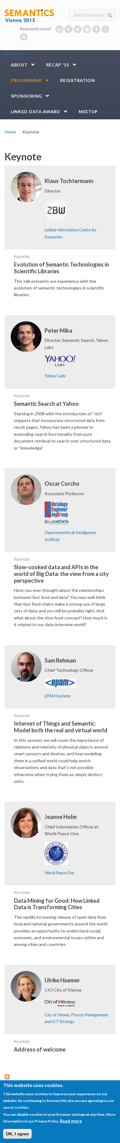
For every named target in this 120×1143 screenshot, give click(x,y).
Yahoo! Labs (55, 375)
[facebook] (96, 29)
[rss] (24, 37)
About (19, 64)
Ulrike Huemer (62, 980)
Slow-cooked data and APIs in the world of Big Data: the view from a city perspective (61, 574)
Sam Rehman (60, 660)
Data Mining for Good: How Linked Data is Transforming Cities (57, 904)
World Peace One (59, 872)
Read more (71, 1120)
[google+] (105, 29)
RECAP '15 (57, 64)
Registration (77, 80)
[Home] (29, 15)
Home (10, 131)
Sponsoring (26, 96)
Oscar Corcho (62, 483)
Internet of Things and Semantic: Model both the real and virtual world (60, 727)
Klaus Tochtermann (69, 180)
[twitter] (78, 29)
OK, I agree (17, 1133)
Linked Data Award (35, 111)
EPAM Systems (57, 695)
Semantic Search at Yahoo (46, 403)
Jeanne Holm (61, 816)
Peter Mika (58, 330)
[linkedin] (59, 29)
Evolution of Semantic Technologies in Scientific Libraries (61, 268)
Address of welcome (40, 1049)
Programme (26, 80)
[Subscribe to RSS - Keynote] (60, 1076)
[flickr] (87, 29)
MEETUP (88, 111)
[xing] (68, 29)
